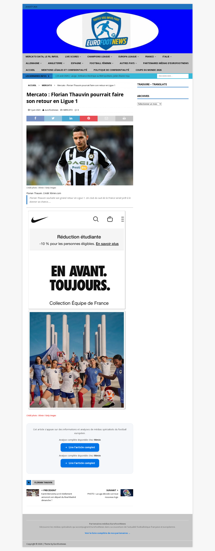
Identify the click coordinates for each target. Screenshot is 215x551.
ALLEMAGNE (32, 63)
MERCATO (68, 109)
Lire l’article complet (82, 447)
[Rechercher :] (173, 75)
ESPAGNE (76, 63)
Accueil (30, 69)
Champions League (98, 56)
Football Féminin (100, 63)
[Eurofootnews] (107, 51)
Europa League (128, 56)
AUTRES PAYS (127, 63)
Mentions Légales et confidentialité (64, 69)
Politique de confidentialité (111, 69)
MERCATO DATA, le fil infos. (42, 56)
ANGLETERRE (55, 63)
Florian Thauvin (43, 482)
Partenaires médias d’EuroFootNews (166, 63)
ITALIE (165, 56)
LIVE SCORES (72, 56)
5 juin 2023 (35, 109)
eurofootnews (51, 109)
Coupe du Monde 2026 (148, 69)
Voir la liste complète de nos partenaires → (107, 533)
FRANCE (149, 56)
